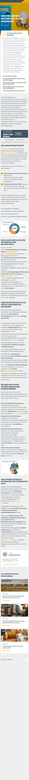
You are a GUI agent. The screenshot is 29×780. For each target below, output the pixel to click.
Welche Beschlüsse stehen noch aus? (14, 90)
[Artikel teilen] (26, 659)
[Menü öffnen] (27, 1)
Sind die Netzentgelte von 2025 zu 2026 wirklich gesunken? (14, 83)
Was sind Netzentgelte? (10, 76)
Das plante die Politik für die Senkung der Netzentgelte (14, 79)
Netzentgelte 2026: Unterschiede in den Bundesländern (13, 87)
